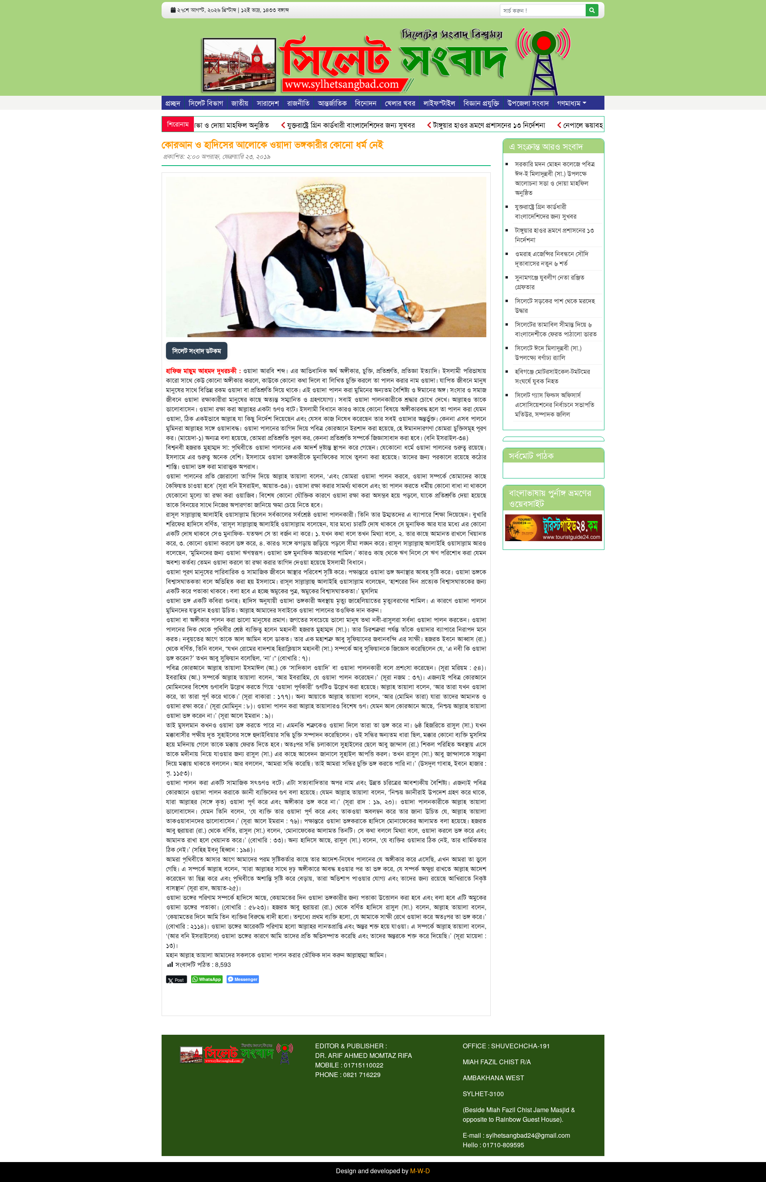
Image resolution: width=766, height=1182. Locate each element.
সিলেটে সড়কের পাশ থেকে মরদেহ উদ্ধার (555, 305)
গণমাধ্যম (568, 102)
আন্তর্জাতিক (332, 102)
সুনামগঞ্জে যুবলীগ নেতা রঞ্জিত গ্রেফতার (549, 282)
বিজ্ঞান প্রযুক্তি (481, 102)
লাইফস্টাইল (439, 102)
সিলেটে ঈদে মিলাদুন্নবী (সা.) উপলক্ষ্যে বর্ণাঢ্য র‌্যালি (548, 352)
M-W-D (420, 1170)
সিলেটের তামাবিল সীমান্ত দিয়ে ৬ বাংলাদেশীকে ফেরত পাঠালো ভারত (556, 329)
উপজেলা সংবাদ (528, 102)
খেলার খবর (400, 102)
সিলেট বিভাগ (206, 102)
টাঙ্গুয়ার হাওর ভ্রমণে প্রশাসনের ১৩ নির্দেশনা (459, 124)
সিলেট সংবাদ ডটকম (196, 350)
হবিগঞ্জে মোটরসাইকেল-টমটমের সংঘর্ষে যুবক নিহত (552, 376)
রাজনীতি (298, 102)
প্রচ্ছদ (173, 102)
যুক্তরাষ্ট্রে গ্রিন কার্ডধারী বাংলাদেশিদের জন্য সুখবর (321, 124)
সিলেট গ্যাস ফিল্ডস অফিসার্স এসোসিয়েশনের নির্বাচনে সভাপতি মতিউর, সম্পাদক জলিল (554, 404)
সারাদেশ (268, 102)
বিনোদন (366, 102)
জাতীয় (240, 102)
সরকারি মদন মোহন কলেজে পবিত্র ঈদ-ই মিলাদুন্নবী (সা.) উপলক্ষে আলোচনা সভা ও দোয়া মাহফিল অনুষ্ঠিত (555, 178)
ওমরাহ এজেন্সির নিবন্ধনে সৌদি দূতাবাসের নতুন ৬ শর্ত (551, 258)
